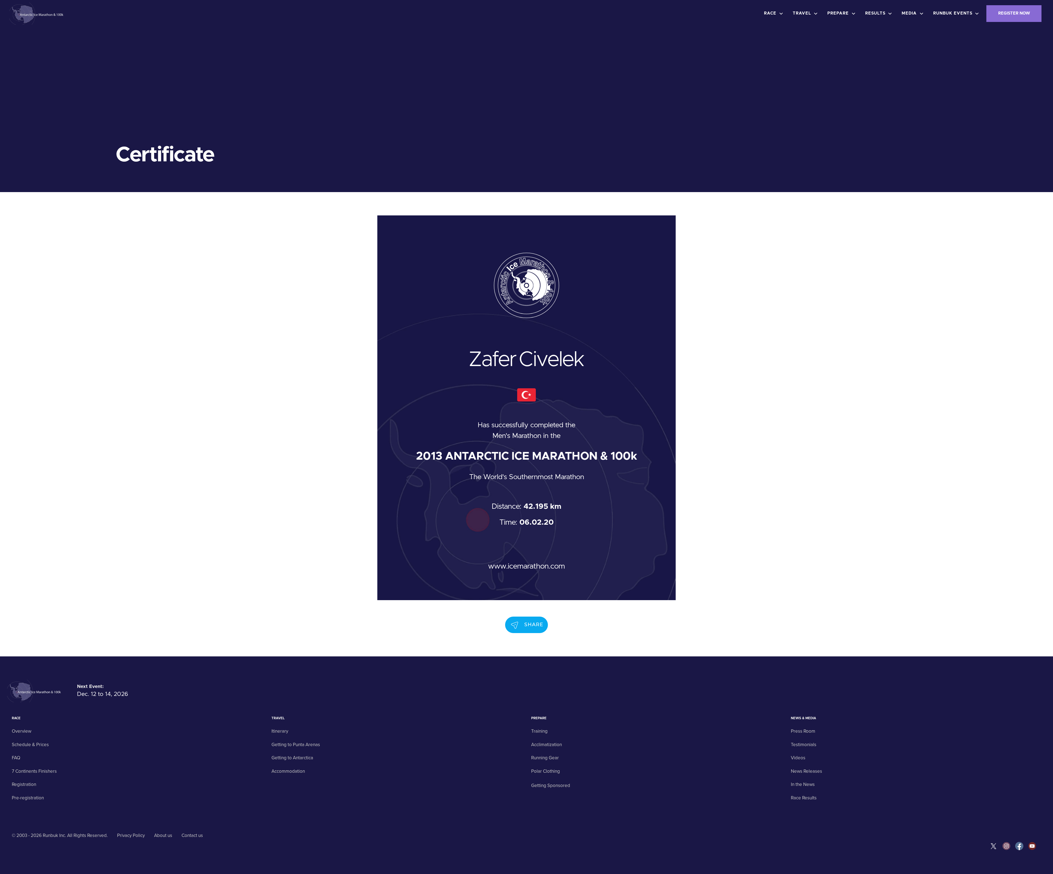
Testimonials (803, 744)
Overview (21, 731)
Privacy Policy (131, 835)
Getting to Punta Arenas (295, 744)
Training (539, 731)
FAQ (16, 758)
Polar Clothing (545, 771)
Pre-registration (28, 798)
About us (163, 835)
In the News (803, 784)
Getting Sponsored (550, 785)
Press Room (803, 731)
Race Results (804, 798)
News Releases (806, 771)
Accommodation (288, 771)
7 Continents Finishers (34, 771)
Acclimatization (546, 744)
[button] (775, 14)
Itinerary (279, 731)
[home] (37, 13)
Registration (24, 784)
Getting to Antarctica (292, 758)
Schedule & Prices (30, 744)
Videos (798, 758)
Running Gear (545, 758)
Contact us (192, 835)
